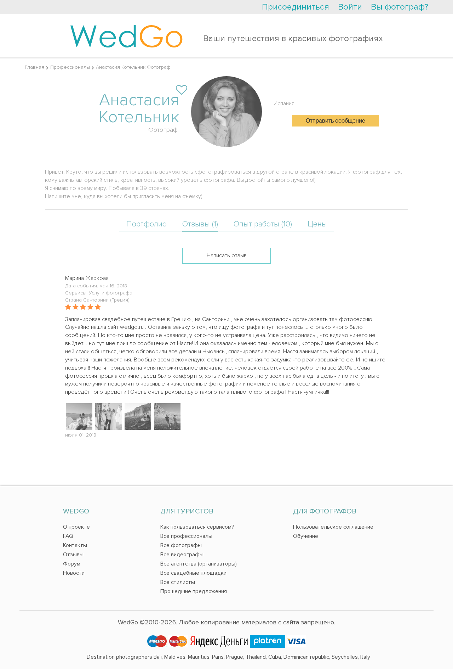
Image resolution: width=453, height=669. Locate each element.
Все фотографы (181, 545)
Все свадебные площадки (193, 573)
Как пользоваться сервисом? (197, 526)
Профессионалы (70, 67)
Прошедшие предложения (193, 591)
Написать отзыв (227, 255)
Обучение (305, 536)
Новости (74, 573)
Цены (317, 224)
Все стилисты (177, 582)
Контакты (75, 545)
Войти (350, 7)
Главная (34, 67)
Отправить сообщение (335, 121)
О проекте (76, 526)
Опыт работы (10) (263, 224)
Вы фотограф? (399, 7)
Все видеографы (181, 554)
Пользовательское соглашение (333, 526)
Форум (71, 563)
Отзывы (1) (200, 224)
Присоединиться (295, 7)
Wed (126, 35)
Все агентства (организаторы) (198, 563)
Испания (284, 103)
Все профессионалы (186, 536)
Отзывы (73, 554)
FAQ (68, 536)
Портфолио (146, 224)
